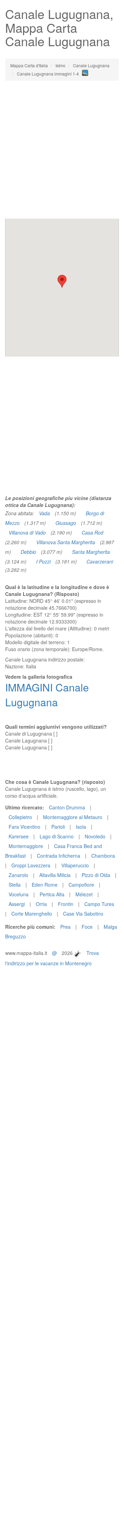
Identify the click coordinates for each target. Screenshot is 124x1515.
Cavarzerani (99, 561)
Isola (81, 826)
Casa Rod (92, 532)
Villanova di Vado (27, 532)
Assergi (17, 903)
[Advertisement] (62, 150)
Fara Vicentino (24, 826)
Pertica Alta (52, 894)
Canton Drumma (67, 807)
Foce (87, 926)
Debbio (28, 551)
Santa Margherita (91, 551)
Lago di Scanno (57, 836)
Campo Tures (99, 903)
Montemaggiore (26, 846)
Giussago (65, 522)
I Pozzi (43, 561)
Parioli (58, 826)
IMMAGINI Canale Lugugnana (47, 694)
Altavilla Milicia (55, 874)
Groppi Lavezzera (30, 865)
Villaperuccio (75, 865)
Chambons (103, 855)
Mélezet (84, 894)
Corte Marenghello (31, 913)
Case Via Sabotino (83, 913)
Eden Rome (45, 884)
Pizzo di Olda (96, 874)
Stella (15, 884)
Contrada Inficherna (58, 855)
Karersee (19, 836)
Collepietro (20, 817)
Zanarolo (18, 874)
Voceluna (19, 894)
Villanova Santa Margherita (65, 542)
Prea (65, 926)
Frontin (65, 903)
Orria (41, 903)
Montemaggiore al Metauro (72, 817)
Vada (44, 513)
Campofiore (81, 884)
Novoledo (95, 836)
